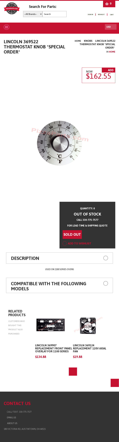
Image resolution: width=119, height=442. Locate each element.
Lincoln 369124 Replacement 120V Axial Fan (89, 348)
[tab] (59, 258)
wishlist (101, 14)
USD (108, 27)
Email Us (10, 417)
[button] (98, 257)
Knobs (88, 40)
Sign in (90, 14)
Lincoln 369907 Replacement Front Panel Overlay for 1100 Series (53, 348)
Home (78, 41)
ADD (110, 70)
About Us (11, 423)
